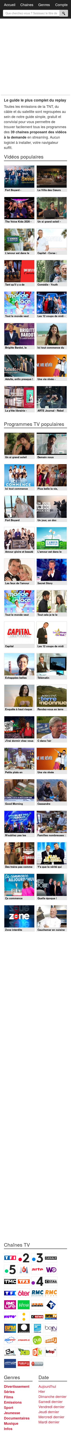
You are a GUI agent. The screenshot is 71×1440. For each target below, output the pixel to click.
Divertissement (16, 1386)
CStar (51, 1281)
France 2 (24, 1257)
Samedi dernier (50, 1401)
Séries (9, 1391)
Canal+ (51, 1257)
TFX (24, 1281)
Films (8, 1396)
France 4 (37, 1281)
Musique (11, 1423)
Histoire (37, 1363)
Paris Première (37, 1304)
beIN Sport (51, 1328)
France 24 (37, 1328)
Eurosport (10, 1340)
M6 (24, 1269)
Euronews (24, 1328)
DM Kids (37, 1351)
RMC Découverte (37, 1293)
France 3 (37, 1257)
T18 (51, 1304)
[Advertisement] (35, 57)
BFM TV (51, 1316)
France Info (24, 1316)
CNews (37, 1316)
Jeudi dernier (48, 1411)
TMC (10, 1281)
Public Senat (24, 1363)
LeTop (51, 1351)
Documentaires (17, 1418)
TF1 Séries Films (10, 1293)
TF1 (10, 1257)
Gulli (37, 1340)
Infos (8, 1428)
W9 (51, 1269)
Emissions (13, 1402)
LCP (10, 1363)
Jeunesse (12, 1412)
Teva (24, 1304)
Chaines (26, 4)
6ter (24, 1293)
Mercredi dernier (51, 1416)
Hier (41, 1391)
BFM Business (10, 1328)
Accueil (9, 4)
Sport (8, 1407)
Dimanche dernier (52, 1396)
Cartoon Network (10, 1351)
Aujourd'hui (47, 1386)
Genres (44, 4)
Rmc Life (10, 1304)
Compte (61, 4)
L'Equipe (24, 1340)
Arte (37, 1269)
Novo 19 (10, 1316)
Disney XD (24, 1351)
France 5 (10, 1269)
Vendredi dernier (51, 1406)
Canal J (51, 1340)
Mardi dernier (48, 1421)
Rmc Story (51, 1293)
